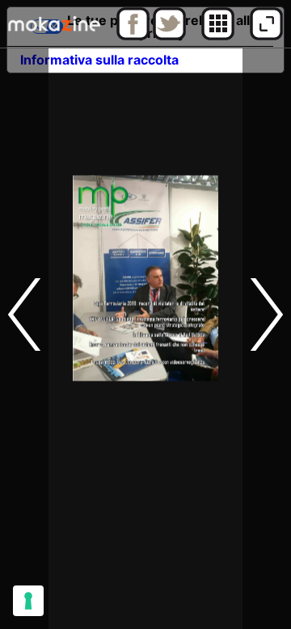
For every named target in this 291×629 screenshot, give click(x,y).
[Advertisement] (145, 484)
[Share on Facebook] (133, 36)
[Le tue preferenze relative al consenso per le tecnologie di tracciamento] (28, 600)
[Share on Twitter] (169, 36)
